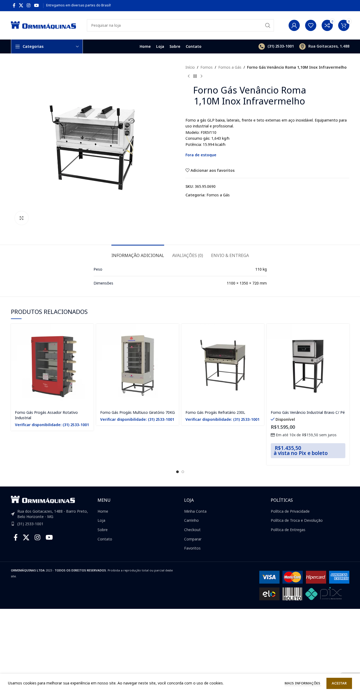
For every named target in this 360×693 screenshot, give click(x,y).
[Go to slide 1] (177, 471)
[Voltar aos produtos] (195, 76)
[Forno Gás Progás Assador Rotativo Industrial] (52, 365)
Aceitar (339, 683)
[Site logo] (43, 24)
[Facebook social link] (14, 5)
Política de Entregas (288, 529)
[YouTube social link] (36, 5)
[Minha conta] (294, 25)
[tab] (137, 253)
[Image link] (43, 499)
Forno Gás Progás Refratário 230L (215, 412)
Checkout (192, 529)
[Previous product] (188, 76)
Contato (105, 539)
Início (190, 67)
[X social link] (21, 5)
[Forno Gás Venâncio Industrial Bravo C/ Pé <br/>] (308, 365)
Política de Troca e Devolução (297, 520)
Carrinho (191, 520)
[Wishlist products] (310, 25)
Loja (101, 520)
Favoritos (192, 548)
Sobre (103, 529)
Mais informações (303, 683)
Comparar (192, 539)
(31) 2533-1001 (30, 523)
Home (103, 511)
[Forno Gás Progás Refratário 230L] (222, 365)
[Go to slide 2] (182, 471)
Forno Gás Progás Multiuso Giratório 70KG (137, 412)
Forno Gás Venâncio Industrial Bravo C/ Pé (308, 412)
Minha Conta (195, 511)
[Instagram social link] (28, 5)
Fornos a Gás (229, 67)
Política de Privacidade (290, 511)
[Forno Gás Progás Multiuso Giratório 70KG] (137, 365)
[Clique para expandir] (21, 218)
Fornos (206, 67)
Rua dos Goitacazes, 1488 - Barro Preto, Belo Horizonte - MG (52, 514)
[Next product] (201, 76)
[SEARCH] (268, 25)
